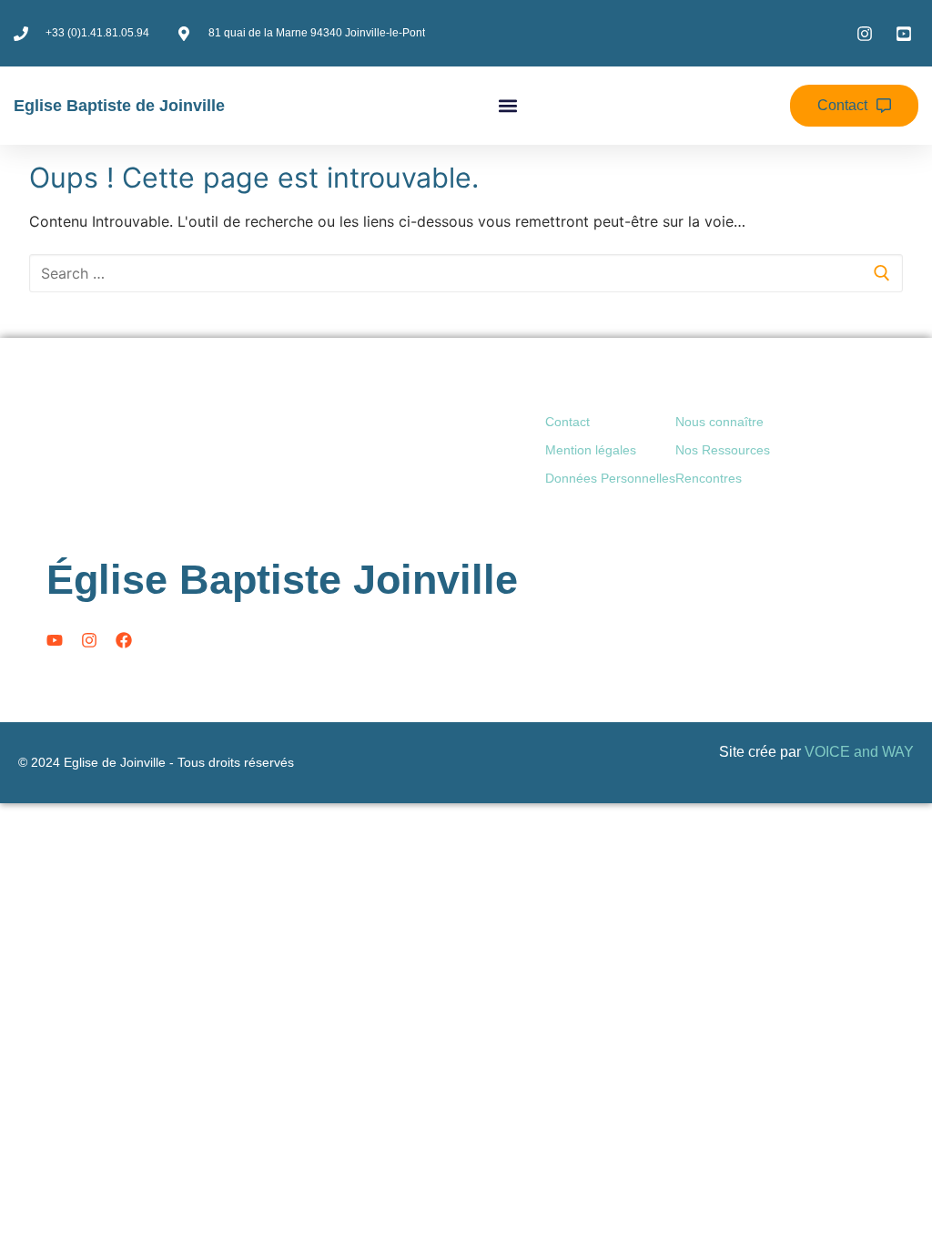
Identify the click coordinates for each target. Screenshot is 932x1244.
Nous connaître (719, 421)
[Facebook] (124, 640)
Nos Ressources (722, 450)
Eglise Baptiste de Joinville (119, 106)
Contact (567, 421)
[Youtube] (54, 640)
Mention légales (590, 450)
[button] (507, 106)
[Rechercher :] (466, 273)
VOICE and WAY (859, 752)
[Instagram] (89, 640)
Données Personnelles (610, 478)
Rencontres (708, 478)
